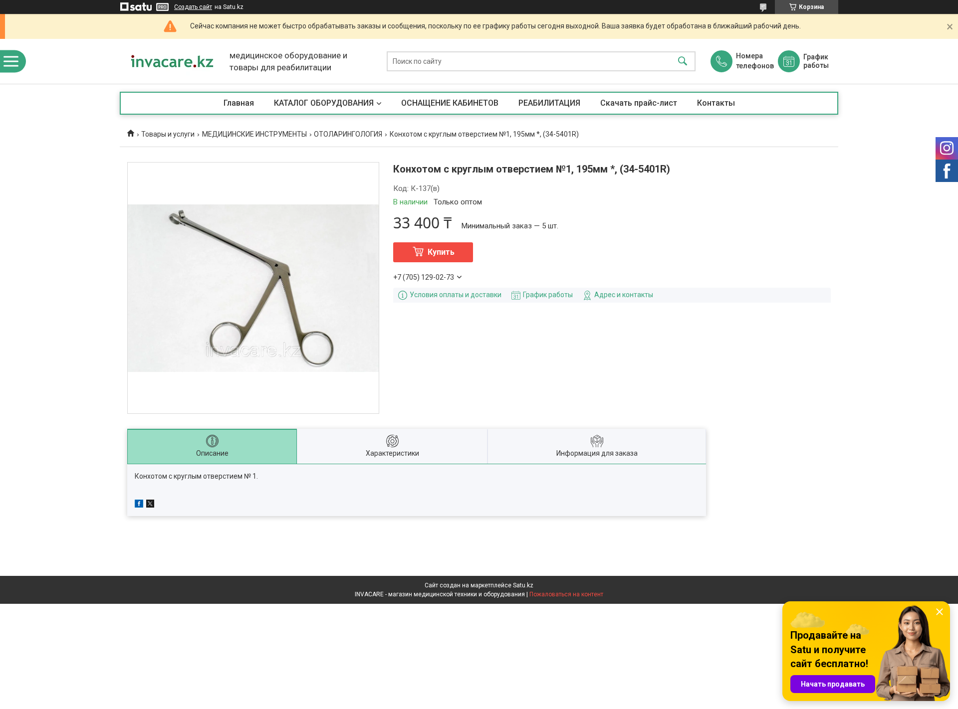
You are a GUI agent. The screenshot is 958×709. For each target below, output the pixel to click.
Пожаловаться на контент (566, 594)
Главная (239, 103)
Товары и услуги (168, 134)
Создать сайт (193, 6)
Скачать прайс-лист (638, 103)
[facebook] (139, 505)
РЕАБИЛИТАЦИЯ (549, 103)
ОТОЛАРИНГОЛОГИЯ (348, 134)
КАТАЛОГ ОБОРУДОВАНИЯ (324, 103)
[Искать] (683, 61)
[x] (150, 505)
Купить (441, 252)
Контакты (716, 103)
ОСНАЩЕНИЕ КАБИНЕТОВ (449, 103)
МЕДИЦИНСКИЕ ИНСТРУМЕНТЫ (254, 134)
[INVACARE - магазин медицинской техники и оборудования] (172, 61)
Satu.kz (523, 585)
